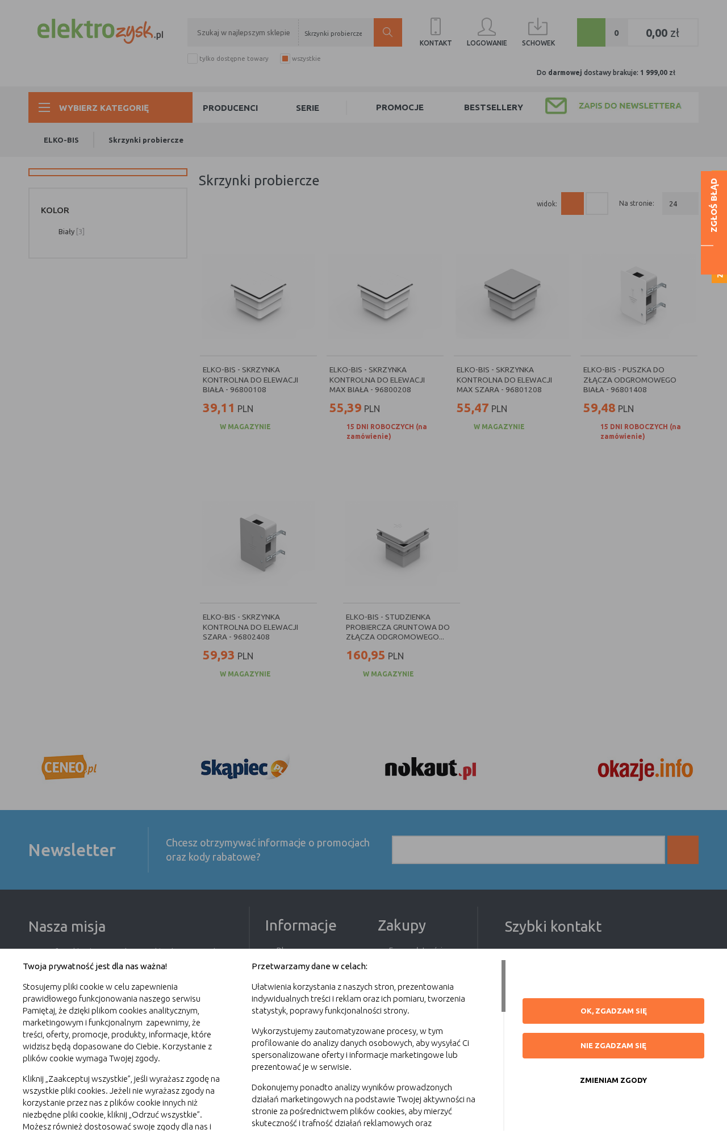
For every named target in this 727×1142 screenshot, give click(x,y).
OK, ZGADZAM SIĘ (613, 1011)
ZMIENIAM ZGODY (613, 1080)
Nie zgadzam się (613, 1045)
